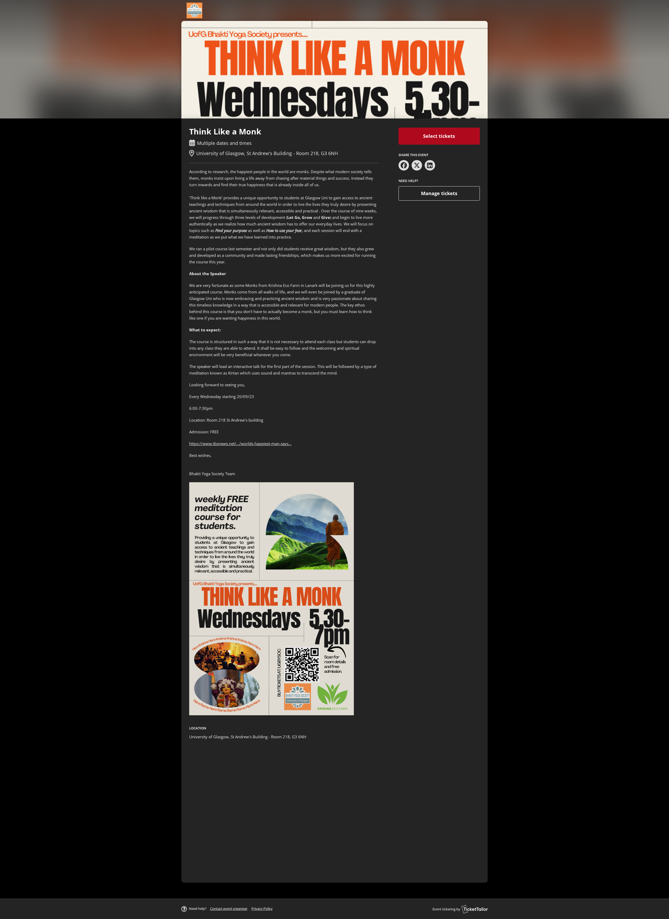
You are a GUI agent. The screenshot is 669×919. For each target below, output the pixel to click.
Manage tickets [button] (439, 193)
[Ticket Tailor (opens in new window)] (475, 909)
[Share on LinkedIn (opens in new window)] (430, 165)
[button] (228, 908)
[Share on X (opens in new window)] (417, 165)
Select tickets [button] (439, 136)
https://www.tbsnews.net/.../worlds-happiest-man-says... (240, 443)
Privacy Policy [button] (262, 908)
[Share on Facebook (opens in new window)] (404, 165)
